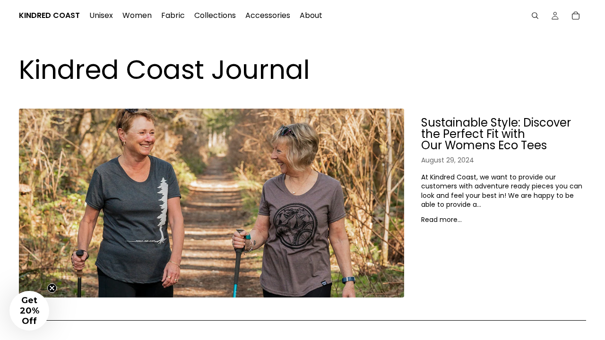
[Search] (535, 15)
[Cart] (575, 15)
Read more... (441, 219)
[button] (29, 311)
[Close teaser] (52, 288)
